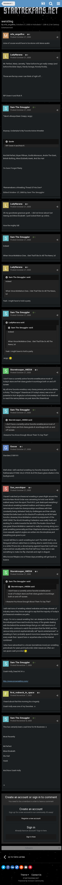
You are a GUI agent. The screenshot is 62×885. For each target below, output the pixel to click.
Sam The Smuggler (20, 107)
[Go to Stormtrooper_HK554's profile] (6, 371)
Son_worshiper (18, 487)
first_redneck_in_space (22, 692)
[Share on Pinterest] (30, 867)
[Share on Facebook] (8, 867)
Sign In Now (31, 837)
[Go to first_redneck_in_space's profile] (6, 694)
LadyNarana (16, 54)
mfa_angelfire (9, 25)
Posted (20, 37)
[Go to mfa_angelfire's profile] (6, 35)
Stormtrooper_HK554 (21, 369)
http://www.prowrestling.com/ (15, 681)
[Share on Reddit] (21, 867)
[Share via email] (26, 867)
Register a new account (31, 819)
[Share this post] (57, 37)
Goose (13, 446)
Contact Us (36, 875)
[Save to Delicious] (17, 867)
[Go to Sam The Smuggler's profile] (6, 108)
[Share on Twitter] (3, 867)
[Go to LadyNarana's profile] (6, 56)
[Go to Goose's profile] (6, 448)
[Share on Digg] (12, 867)
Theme (24, 875)
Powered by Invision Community (31, 881)
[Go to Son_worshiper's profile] (6, 489)
